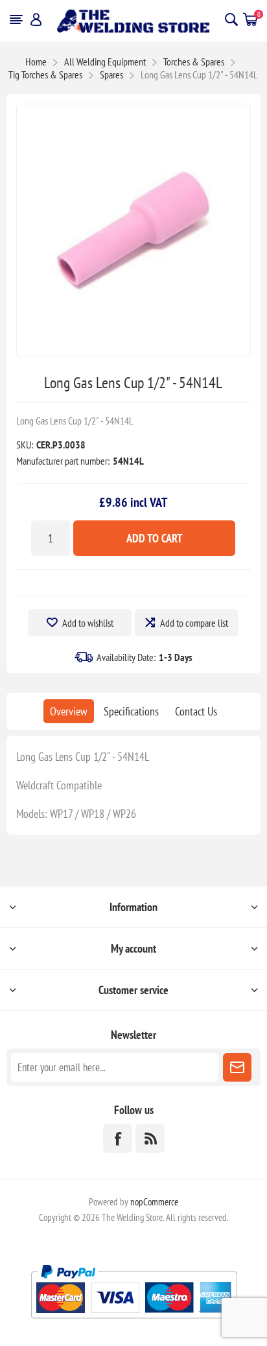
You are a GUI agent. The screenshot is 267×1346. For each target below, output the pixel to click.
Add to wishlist (87, 622)
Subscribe (237, 1067)
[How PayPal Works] (133, 1323)
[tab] (68, 711)
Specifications (131, 711)
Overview (68, 711)
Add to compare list (194, 622)
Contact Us (196, 711)
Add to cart (154, 538)
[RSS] (150, 1138)
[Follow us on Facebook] (117, 1138)
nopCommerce (154, 1202)
